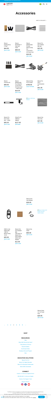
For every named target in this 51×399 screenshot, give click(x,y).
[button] (40, 4)
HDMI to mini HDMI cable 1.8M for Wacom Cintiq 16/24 (7, 232)
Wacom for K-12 (25, 360)
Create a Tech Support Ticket (25, 379)
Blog (25, 340)
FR (3, 397)
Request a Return (25, 381)
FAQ (25, 353)
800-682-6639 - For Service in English (25, 376)
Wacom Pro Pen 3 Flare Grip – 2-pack (7, 119)
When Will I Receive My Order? (25, 342)
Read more (17, 124)
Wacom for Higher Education (25, 362)
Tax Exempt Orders (25, 348)
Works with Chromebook (25, 366)
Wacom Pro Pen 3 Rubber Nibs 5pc (41, 45)
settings (34, 397)
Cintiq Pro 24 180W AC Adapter (18, 119)
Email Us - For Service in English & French (25, 373)
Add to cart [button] (7, 50)
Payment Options (25, 346)
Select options (30, 86)
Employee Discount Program (25, 350)
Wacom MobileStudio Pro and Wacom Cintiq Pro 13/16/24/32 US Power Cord (29, 48)
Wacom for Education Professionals (25, 364)
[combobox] (40, 20)
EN (2, 397)
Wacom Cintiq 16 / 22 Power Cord (41, 312)
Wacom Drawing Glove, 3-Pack (7, 45)
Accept (41, 396)
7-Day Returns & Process (25, 344)
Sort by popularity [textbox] (41, 20)
